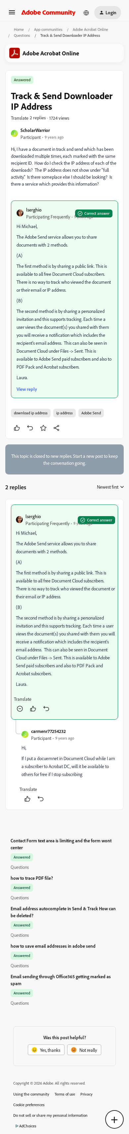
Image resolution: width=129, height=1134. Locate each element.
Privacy (86, 1094)
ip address (64, 412)
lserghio (33, 209)
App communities (48, 29)
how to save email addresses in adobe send (53, 946)
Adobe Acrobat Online (90, 29)
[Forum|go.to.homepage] (48, 12)
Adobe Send (91, 412)
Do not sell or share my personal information (50, 1115)
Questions (22, 35)
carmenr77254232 (48, 731)
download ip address (31, 412)
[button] (12, 14)
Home (19, 29)
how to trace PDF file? (32, 878)
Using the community (31, 1094)
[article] (64, 612)
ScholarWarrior (35, 130)
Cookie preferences (29, 1104)
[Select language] (86, 12)
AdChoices (27, 1125)
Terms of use (65, 1094)
